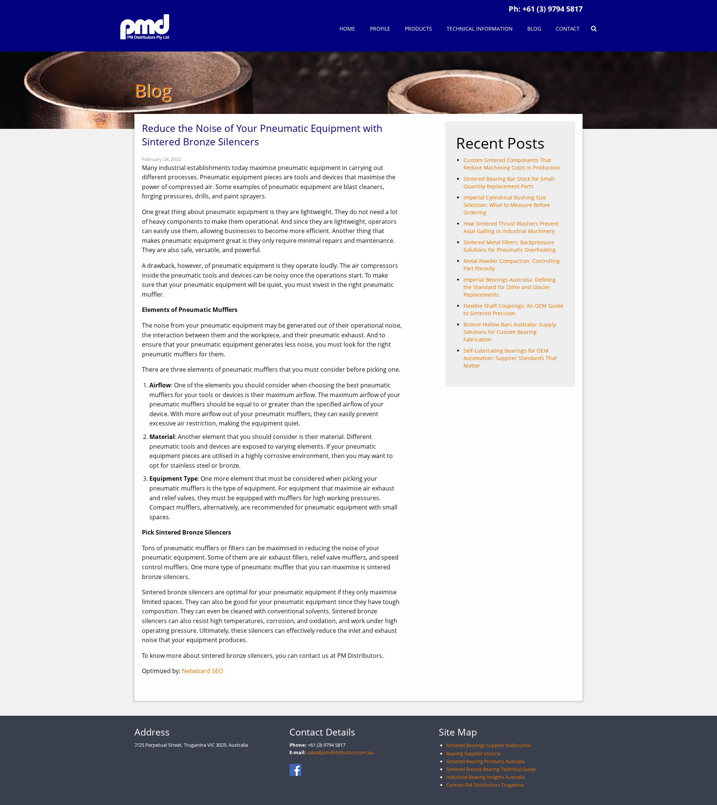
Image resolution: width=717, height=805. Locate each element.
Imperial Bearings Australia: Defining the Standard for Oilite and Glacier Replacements (509, 287)
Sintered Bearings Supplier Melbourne (488, 745)
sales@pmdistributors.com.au (340, 752)
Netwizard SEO (202, 671)
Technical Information (480, 28)
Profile (380, 28)
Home (347, 28)
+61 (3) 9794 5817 (552, 9)
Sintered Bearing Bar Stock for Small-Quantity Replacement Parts (509, 182)
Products (418, 28)
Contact (568, 28)
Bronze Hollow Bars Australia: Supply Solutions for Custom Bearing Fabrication (509, 332)
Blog (534, 28)
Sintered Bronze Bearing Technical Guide (491, 769)
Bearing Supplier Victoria (473, 753)
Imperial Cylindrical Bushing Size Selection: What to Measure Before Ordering (506, 205)
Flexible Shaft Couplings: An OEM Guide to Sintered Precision (513, 309)
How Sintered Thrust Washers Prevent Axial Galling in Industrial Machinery (511, 227)
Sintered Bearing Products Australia (485, 761)
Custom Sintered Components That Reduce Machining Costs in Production (511, 164)
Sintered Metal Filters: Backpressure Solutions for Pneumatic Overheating (509, 246)
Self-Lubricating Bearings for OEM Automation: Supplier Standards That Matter (510, 358)
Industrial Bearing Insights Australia (485, 777)
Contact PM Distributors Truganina (485, 784)
